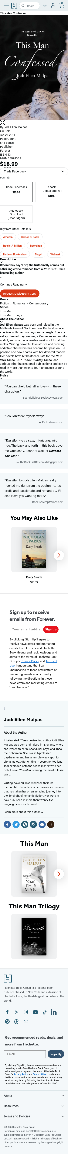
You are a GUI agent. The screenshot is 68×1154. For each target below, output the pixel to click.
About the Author (12, 319)
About (8, 1095)
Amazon (8, 237)
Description (8, 259)
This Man (6, 311)
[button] (34, 122)
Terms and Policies (17, 1116)
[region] (34, 555)
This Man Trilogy (11, 315)
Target (38, 254)
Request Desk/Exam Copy (19, 293)
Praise (4, 375)
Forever (5, 150)
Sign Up (51, 629)
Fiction (4, 303)
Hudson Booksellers (15, 254)
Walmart (55, 254)
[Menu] (6, 5)
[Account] (53, 5)
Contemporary (38, 303)
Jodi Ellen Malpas (15, 127)
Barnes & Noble (30, 237)
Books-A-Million (12, 245)
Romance (19, 303)
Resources (11, 1106)
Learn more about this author (22, 812)
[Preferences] (45, 6)
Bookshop (36, 245)
